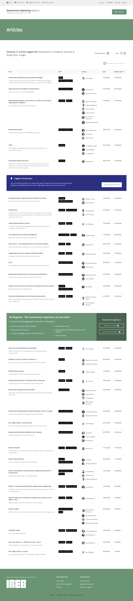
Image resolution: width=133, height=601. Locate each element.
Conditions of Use (76, 595)
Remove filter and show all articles (115, 63)
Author (83, 72)
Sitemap (52, 595)
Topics (120, 12)
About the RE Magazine (64, 584)
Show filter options (100, 53)
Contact (58, 587)
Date (104, 72)
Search (124, 2)
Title (9, 72)
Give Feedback (84, 581)
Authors (117, 2)
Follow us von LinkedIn (110, 325)
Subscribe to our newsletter (110, 332)
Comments (109, 2)
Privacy (65, 595)
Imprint (59, 595)
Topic (60, 72)
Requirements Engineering (23, 11)
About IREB (60, 581)
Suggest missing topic (112, 185)
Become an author (86, 587)
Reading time (118, 72)
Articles (101, 2)
